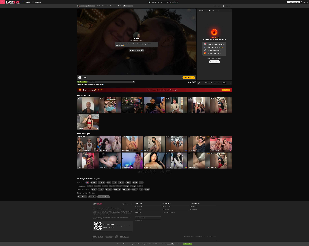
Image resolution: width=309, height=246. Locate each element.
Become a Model (167, 206)
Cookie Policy (170, 244)
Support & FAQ (193, 206)
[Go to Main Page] (13, 2)
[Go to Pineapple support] (117, 236)
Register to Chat (214, 61)
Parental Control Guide (140, 218)
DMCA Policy (138, 212)
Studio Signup (166, 209)
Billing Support (193, 209)
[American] (87, 182)
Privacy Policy (138, 206)
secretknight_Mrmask (84, 179)
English (126, 204)
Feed (119, 6)
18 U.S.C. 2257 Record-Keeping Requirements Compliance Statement (200, 236)
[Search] (167, 2)
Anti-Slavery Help (139, 220)
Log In (304, 2)
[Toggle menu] (2, 2)
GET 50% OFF (226, 90)
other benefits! (217, 58)
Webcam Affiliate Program (169, 212)
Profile (99, 6)
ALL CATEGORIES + (103, 196)
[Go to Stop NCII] (124, 237)
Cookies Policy (138, 215)
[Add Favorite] (79, 77)
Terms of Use (138, 209)
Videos (105, 6)
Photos (113, 6)
